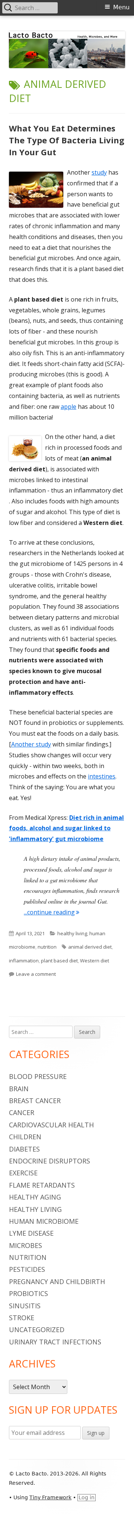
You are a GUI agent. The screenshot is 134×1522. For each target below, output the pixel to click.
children (25, 1136)
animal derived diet (90, 946)
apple (68, 406)
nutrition (47, 946)
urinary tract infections (55, 1341)
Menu (121, 7)
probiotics (28, 1293)
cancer (21, 1112)
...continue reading (51, 912)
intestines (101, 776)
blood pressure (38, 1076)
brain (19, 1088)
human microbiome (44, 1221)
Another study (31, 744)
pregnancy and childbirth (57, 1281)
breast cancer (35, 1100)
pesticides (27, 1269)
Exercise (23, 1172)
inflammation (24, 960)
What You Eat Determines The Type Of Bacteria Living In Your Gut (66, 139)
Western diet (94, 960)
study (99, 172)
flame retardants (42, 1185)
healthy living (72, 933)
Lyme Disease (31, 1233)
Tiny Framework (50, 1497)
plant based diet (59, 960)
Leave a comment (36, 974)
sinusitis (25, 1305)
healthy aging (35, 1197)
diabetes (24, 1148)
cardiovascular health (51, 1124)
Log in (87, 1497)
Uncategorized (36, 1329)
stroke (21, 1317)
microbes (25, 1245)
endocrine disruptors (49, 1160)
